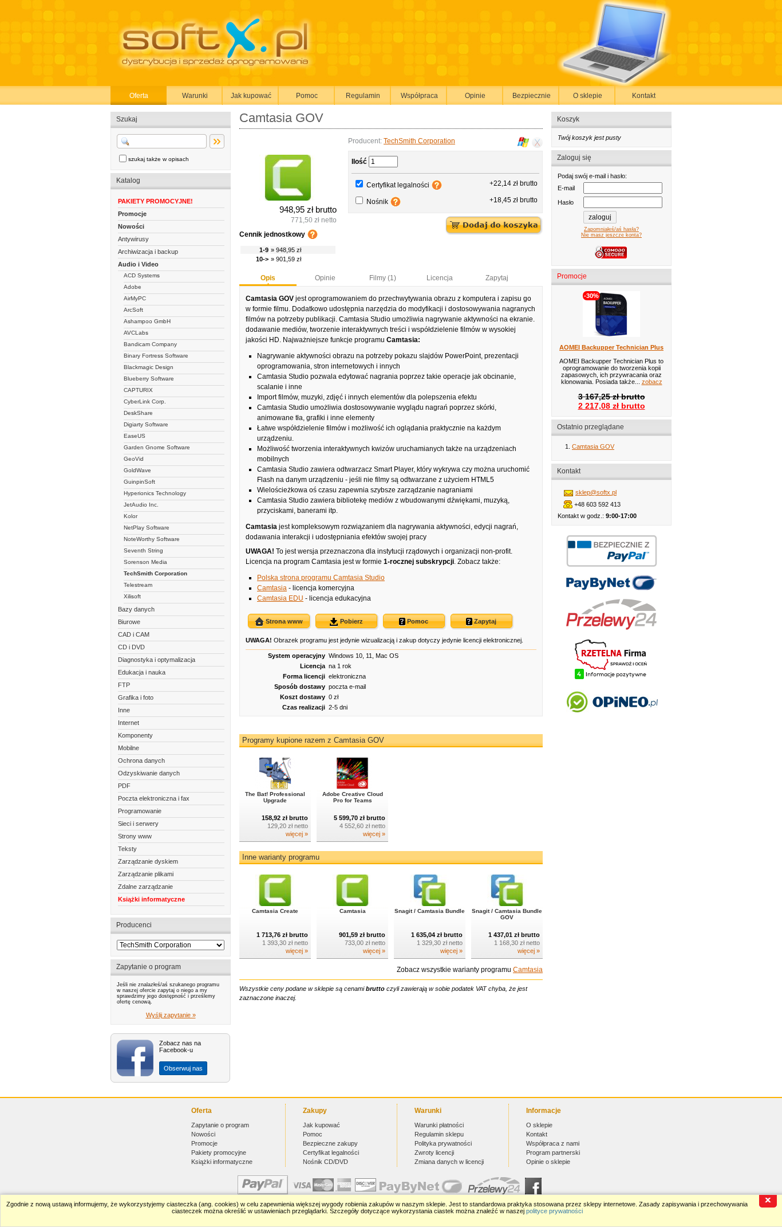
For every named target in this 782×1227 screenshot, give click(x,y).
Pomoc (307, 96)
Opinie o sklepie (548, 1161)
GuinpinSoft (139, 482)
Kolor (130, 516)
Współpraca (419, 96)
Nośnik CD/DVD (325, 1161)
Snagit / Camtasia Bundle (429, 911)
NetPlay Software (146, 527)
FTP (124, 684)
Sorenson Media (145, 562)
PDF (124, 785)
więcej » (297, 833)
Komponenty (135, 735)
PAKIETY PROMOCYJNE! (155, 201)
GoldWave (137, 470)
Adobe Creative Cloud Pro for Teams (352, 797)
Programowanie (139, 810)
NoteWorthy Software (152, 539)
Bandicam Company (150, 344)
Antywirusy (133, 239)
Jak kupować (251, 96)
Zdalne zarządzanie (145, 886)
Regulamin (363, 96)
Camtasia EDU (280, 598)
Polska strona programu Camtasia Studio (321, 578)
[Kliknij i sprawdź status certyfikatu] (611, 678)
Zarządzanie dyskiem (148, 861)
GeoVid (134, 459)
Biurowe (129, 621)
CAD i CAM (133, 634)
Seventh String (143, 550)
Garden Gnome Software (157, 447)
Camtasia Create (275, 911)
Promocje (132, 213)
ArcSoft (133, 310)
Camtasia (272, 588)
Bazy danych (136, 609)
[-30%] (611, 334)
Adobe (132, 287)
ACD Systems (142, 275)
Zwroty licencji (434, 1152)
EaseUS (134, 436)
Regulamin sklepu (439, 1134)
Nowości (131, 226)
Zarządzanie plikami (145, 874)
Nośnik (377, 202)
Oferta (138, 96)
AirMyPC (135, 298)
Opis (267, 278)
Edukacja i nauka (141, 672)
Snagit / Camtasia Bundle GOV (507, 914)
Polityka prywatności (443, 1143)
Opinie (475, 96)
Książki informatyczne (151, 899)
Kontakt (643, 96)
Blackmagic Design (148, 367)
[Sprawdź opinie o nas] (612, 721)
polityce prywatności (554, 1211)
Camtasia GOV (593, 446)
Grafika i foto (135, 697)
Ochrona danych (141, 760)
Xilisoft (132, 596)
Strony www (135, 836)
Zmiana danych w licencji (449, 1161)
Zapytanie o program (220, 1125)
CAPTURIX (138, 390)
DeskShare (138, 413)
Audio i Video (138, 264)
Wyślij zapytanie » (171, 1015)
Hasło (566, 202)
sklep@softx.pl (596, 492)
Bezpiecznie (531, 96)
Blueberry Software (149, 378)
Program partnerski (553, 1152)
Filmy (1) (382, 278)
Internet (128, 722)
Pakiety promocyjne (218, 1152)
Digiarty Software (146, 424)
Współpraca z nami (552, 1143)
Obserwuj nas (183, 1068)
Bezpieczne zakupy (330, 1143)
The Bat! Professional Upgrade (275, 797)
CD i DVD (131, 647)
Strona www (283, 621)
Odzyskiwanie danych (149, 773)
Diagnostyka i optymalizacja (156, 659)
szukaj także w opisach (158, 159)
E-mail (566, 188)
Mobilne (128, 747)
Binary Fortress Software (156, 355)
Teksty (127, 848)
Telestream (138, 585)
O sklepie (587, 96)
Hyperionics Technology (155, 493)
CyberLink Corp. (145, 401)
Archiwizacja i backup (148, 251)
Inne (124, 710)
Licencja (439, 278)
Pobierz (350, 621)
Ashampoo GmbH (147, 321)
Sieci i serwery (138, 823)
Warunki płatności (439, 1125)
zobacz (652, 381)
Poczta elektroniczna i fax (153, 798)
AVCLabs (136, 333)
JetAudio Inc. (141, 504)
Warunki (195, 96)
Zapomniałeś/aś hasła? (611, 229)
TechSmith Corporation (155, 573)
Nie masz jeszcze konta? (611, 235)
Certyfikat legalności (397, 185)
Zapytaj (496, 278)
